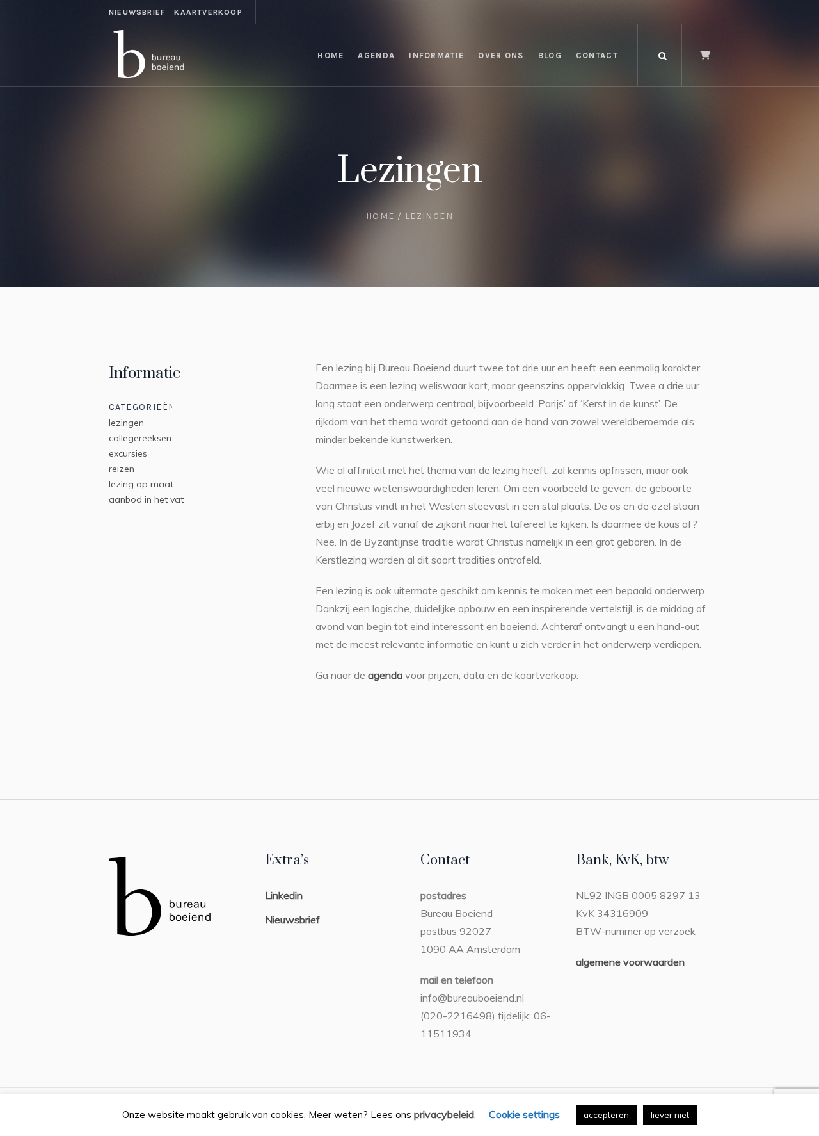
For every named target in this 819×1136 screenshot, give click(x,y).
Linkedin (284, 895)
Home (380, 216)
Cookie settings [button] (524, 1114)
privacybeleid (444, 1114)
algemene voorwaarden (630, 961)
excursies (128, 453)
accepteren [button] (606, 1115)
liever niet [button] (670, 1115)
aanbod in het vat (146, 499)
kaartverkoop (208, 12)
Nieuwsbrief (292, 919)
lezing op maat (141, 484)
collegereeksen (140, 438)
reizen (121, 469)
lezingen (126, 422)
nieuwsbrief (137, 12)
